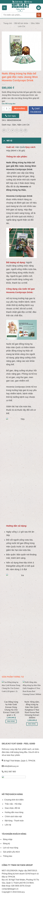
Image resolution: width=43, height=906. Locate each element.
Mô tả (9, 140)
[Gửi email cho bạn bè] (17, 131)
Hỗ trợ (29, 2)
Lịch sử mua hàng (10, 848)
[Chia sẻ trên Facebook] (8, 131)
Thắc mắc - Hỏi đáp (13, 804)
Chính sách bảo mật (13, 816)
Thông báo (7, 856)
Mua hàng (19, 108)
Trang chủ (7, 23)
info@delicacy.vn (11, 766)
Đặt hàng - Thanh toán (14, 821)
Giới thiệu (18, 2)
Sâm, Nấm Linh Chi (20, 125)
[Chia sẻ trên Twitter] (13, 131)
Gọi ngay (11, 116)
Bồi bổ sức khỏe (21, 23)
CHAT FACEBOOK (35, 110)
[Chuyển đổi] (4, 140)
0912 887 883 (10, 772)
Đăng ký (6, 844)
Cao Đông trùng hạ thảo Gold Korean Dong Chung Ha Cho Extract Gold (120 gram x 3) (11, 708)
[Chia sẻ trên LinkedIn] (25, 131)
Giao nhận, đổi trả (12, 808)
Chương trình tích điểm (14, 800)
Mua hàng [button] (11, 721)
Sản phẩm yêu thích (11, 852)
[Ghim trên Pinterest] (21, 131)
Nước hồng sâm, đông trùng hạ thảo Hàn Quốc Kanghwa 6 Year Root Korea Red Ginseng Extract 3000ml (32, 710)
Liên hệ (7, 825)
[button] (4, 7)
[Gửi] (38, 15)
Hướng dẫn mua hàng (13, 812)
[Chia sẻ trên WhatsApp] (4, 131)
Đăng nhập (7, 839)
